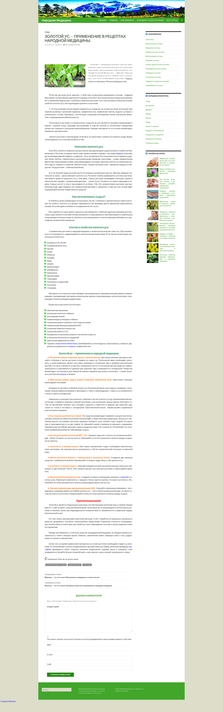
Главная (102, 20)
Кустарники (150, 105)
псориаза (71, 346)
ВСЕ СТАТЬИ (172, 20)
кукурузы (119, 153)
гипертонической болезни (66, 343)
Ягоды (148, 122)
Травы (47, 32)
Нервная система (152, 60)
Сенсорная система (153, 77)
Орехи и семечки (152, 126)
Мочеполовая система (154, 56)
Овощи (148, 114)
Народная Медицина (56, 20)
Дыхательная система (154, 44)
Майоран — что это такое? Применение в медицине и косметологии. (72, 576)
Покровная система (153, 73)
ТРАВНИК (113, 20)
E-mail (50, 654)
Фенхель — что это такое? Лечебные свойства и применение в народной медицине (78, 584)
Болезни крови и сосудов (56, 564)
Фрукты (148, 118)
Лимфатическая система (155, 52)
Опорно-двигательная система (157, 64)
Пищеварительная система (156, 69)
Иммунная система (153, 48)
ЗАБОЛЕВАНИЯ (127, 20)
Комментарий (53, 606)
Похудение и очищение (154, 135)
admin (59, 45)
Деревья (149, 110)
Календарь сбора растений (150, 20)
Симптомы (150, 39)
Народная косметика (153, 139)
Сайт (49, 664)
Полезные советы (152, 143)
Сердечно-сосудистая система (157, 81)
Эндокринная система (154, 85)
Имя (49, 645)
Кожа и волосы (74, 564)
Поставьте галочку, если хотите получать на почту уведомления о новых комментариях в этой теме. (89, 639)
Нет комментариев (72, 45)
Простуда (87, 564)
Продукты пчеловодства (155, 130)
